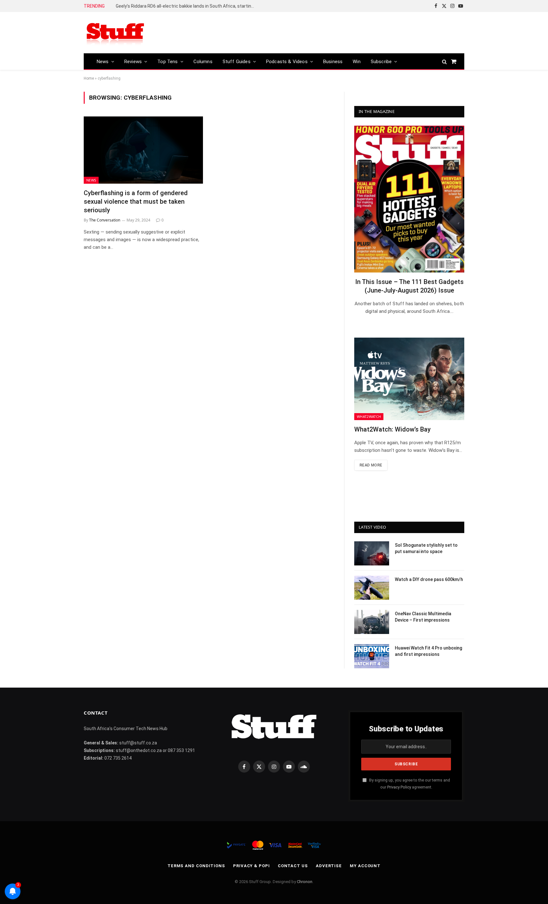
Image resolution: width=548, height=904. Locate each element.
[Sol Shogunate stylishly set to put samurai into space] (371, 553)
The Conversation (104, 220)
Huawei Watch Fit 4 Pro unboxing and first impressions (428, 651)
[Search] (444, 61)
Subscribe (381, 61)
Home (89, 78)
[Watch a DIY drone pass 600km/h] (371, 588)
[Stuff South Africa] (115, 32)
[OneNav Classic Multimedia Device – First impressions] (371, 622)
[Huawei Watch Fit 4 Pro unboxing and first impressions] (371, 656)
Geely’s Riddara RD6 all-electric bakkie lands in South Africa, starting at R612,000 (187, 6)
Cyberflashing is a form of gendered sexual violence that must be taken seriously (136, 201)
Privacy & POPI (251, 865)
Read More (371, 465)
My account (365, 865)
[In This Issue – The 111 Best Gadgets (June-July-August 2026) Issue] (409, 199)
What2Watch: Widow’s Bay (392, 429)
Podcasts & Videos (287, 61)
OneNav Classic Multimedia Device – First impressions (423, 617)
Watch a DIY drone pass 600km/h (429, 579)
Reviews (133, 61)
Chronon (304, 881)
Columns (202, 61)
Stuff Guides (237, 61)
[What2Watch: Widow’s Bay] (409, 379)
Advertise (329, 865)
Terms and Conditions (196, 865)
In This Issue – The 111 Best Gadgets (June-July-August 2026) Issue (409, 286)
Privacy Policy (399, 787)
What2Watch (369, 416)
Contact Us (293, 865)
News (103, 61)
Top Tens (167, 61)
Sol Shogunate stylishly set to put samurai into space (426, 548)
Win (357, 61)
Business (332, 61)
